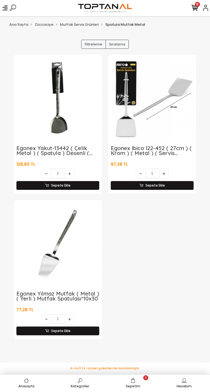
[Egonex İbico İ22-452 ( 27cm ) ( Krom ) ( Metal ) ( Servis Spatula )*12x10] (152, 98)
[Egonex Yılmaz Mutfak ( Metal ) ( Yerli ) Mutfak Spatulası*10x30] (57, 244)
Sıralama (117, 44)
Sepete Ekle (61, 185)
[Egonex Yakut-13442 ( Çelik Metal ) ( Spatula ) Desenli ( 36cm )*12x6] (57, 98)
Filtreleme (93, 44)
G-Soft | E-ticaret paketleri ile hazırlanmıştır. (105, 368)
